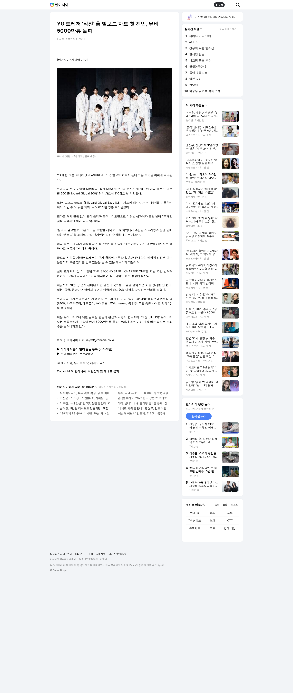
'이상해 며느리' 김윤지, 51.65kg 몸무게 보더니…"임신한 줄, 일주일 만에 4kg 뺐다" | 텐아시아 (144, 413)
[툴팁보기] (238, 29)
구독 (220, 4)
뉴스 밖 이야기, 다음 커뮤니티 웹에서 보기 (218, 16)
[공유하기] (230, 5)
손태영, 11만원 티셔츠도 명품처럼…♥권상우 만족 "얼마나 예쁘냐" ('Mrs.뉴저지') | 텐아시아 (86, 408)
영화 (212, 520)
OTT (230, 520)
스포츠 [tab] (234, 504)
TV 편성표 (194, 520)
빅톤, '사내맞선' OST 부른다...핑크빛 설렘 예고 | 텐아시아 (144, 393)
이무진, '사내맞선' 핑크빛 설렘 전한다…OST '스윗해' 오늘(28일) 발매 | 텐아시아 (86, 403)
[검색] (239, 5)
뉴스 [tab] (217, 504)
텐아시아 (62, 4)
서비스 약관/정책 (118, 553)
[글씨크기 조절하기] (162, 48)
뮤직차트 (194, 528)
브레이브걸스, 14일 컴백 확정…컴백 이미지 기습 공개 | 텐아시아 (86, 393)
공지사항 (100, 553)
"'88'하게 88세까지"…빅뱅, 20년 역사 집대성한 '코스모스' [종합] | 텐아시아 (86, 413)
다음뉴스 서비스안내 (61, 553)
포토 (230, 512)
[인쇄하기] (168, 48)
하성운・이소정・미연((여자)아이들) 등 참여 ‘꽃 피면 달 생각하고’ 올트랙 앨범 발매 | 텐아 (86, 398)
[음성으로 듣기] (148, 48)
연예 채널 (230, 528)
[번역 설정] (155, 48)
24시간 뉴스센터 (84, 553)
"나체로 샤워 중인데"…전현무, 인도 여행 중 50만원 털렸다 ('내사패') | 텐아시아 (144, 408)
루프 (212, 528)
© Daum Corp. (58, 570)
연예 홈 (194, 512)
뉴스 (212, 512)
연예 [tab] (225, 504)
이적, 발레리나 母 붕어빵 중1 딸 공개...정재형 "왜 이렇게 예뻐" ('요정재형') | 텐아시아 (144, 403)
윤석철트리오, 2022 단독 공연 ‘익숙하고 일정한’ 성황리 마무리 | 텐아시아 (144, 398)
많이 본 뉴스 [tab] (199, 416)
